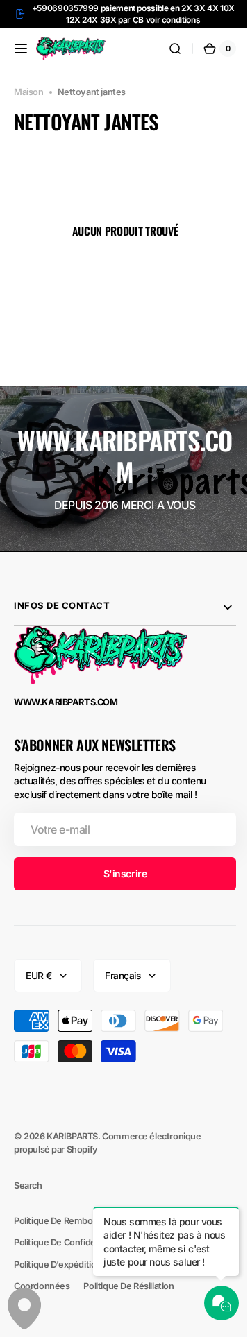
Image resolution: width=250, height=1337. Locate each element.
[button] (21, 48)
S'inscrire (120, 873)
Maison (29, 92)
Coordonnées (127, 1286)
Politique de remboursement (73, 1221)
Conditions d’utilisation (60, 1264)
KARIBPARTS (72, 1136)
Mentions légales (49, 1286)
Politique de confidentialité (68, 1242)
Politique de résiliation (59, 1307)
